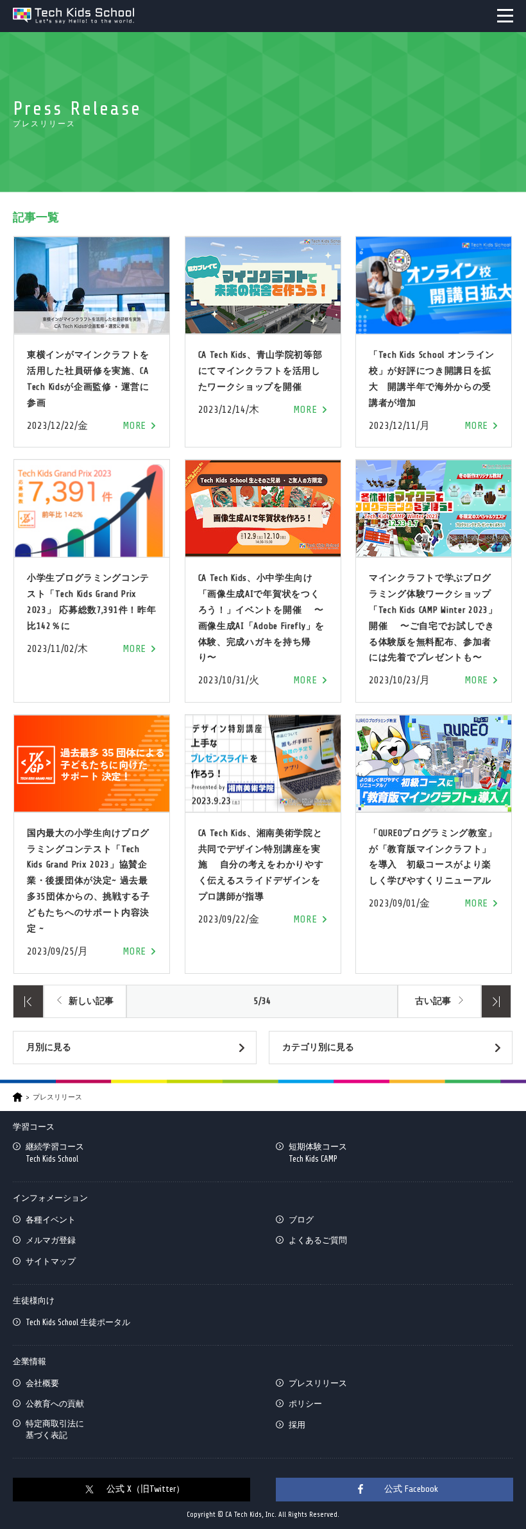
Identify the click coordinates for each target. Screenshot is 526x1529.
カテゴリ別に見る (318, 1047)
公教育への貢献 (55, 1403)
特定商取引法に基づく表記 (55, 1429)
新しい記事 (91, 1001)
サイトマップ (51, 1261)
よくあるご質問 (318, 1240)
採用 (297, 1425)
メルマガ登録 (51, 1240)
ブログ (301, 1219)
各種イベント (51, 1219)
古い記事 (433, 1001)
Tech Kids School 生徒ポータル (78, 1322)
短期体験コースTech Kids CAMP (318, 1152)
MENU (505, 15)
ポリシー (305, 1403)
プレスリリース (318, 1383)
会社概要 (42, 1383)
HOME (17, 1097)
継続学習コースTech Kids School (55, 1152)
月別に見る (48, 1047)
